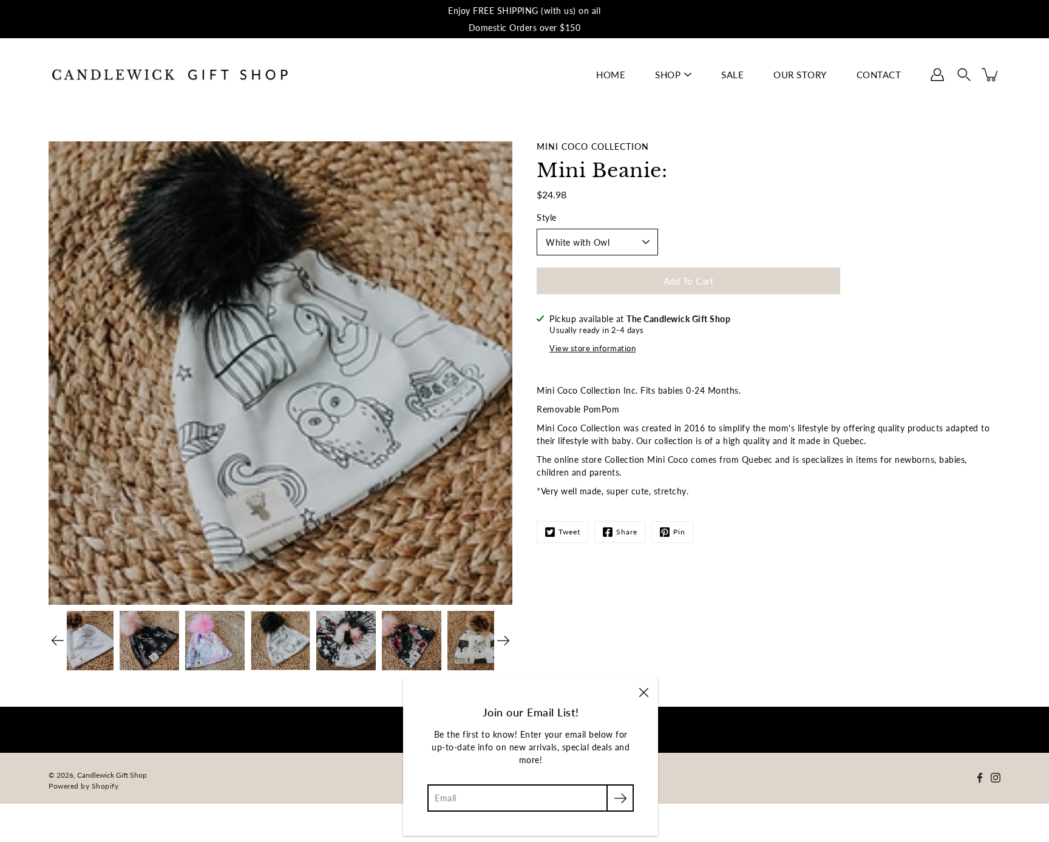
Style (547, 217)
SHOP (668, 74)
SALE (732, 74)
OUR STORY (800, 74)
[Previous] (58, 641)
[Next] (503, 641)
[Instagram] (995, 778)
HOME (610, 74)
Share (626, 531)
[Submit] (620, 798)
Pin (679, 531)
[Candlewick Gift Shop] (170, 74)
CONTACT (879, 74)
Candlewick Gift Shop (112, 775)
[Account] (937, 74)
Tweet (569, 531)
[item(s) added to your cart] (990, 74)
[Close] (643, 691)
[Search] (964, 74)
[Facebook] (980, 778)
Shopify (105, 785)
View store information (592, 348)
